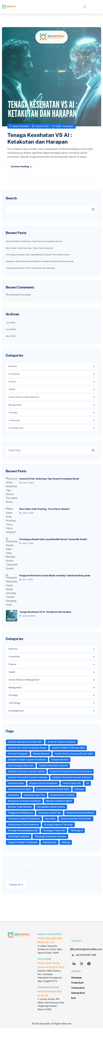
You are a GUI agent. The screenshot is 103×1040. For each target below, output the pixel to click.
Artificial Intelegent (18, 753)
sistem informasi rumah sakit (76, 818)
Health (58, 126)
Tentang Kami (78, 988)
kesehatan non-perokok (62, 795)
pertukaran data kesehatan (80, 813)
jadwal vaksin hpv (72, 783)
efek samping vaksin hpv (21, 765)
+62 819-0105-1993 (86, 955)
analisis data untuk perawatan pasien (27, 748)
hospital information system (53, 765)
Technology (67, 126)
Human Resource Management (24, 397)
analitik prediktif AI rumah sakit (68, 748)
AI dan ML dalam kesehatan (61, 742)
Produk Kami (77, 982)
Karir (73, 998)
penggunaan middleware (20, 813)
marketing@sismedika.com (87, 949)
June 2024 (11, 329)
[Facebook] (89, 964)
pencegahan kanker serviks (51, 807)
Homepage (76, 977)
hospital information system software (71, 777)
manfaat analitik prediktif (59, 801)
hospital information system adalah (26, 771)
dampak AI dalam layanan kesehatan (27, 759)
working (66, 842)
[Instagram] (81, 964)
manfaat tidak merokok (20, 807)
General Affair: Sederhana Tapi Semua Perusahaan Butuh (34, 241)
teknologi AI (76, 830)
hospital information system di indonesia (71, 771)
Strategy (13, 412)
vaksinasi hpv (49, 842)
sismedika (50, 818)
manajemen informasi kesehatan (24, 801)
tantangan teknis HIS (54, 830)
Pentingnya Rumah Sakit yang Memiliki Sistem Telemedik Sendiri (38, 254)
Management (15, 405)
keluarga (79, 789)
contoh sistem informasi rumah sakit (74, 753)
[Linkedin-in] (74, 964)
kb (87, 783)
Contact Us (15, 884)
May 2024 (11, 336)
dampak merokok (59, 759)
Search (11, 198)
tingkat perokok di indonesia (22, 842)
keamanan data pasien (19, 789)
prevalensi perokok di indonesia (24, 818)
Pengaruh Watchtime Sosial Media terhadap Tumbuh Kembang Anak (39, 261)
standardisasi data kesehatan (23, 824)
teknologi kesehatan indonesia (50, 836)
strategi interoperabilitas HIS (23, 830)
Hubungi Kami (78, 993)
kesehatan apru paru (34, 795)
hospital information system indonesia (27, 777)
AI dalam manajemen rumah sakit (25, 742)
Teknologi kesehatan (18, 836)
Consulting (14, 374)
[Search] (95, 449)
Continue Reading (20, 166)
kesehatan (13, 795)
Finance (12, 381)
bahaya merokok (41, 753)
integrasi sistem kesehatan (43, 783)
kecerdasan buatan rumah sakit (52, 789)
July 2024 (10, 323)
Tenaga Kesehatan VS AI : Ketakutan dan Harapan (30, 268)
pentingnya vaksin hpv (49, 813)
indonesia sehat (16, 783)
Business (13, 366)
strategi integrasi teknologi (58, 824)
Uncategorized (16, 428)
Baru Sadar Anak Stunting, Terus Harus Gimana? (29, 248)
